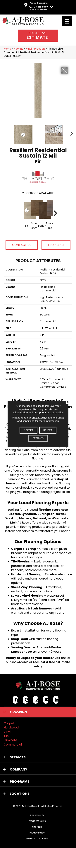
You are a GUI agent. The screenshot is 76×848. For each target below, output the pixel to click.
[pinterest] (25, 700)
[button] (38, 712)
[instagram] (35, 700)
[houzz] (56, 700)
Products (39, 48)
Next (70, 133)
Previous (5, 133)
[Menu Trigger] (67, 21)
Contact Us (21, 245)
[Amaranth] (34, 208)
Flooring (18, 48)
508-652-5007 (40, 7)
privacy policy (39, 417)
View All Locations (38, 10)
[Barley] (42, 210)
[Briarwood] (50, 208)
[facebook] (15, 700)
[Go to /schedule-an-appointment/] (38, 36)
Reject (47, 430)
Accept (28, 430)
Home (7, 48)
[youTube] (46, 700)
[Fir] (26, 210)
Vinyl (29, 48)
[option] (38, 217)
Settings (38, 438)
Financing (56, 245)
